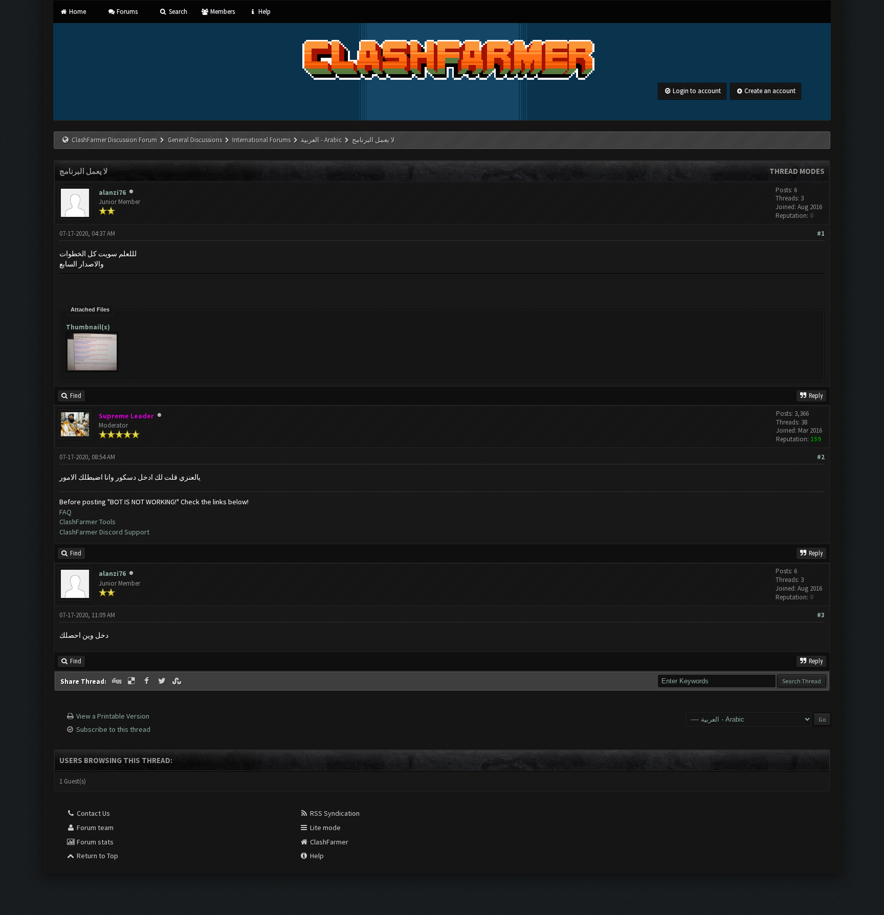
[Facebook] (148, 681)
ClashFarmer (328, 841)
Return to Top (96, 855)
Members (222, 11)
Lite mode (324, 827)
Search (177, 11)
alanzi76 (112, 192)
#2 (821, 457)
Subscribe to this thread (113, 729)
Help (263, 11)
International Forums (261, 140)
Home (76, 11)
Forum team (94, 827)
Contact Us (92, 813)
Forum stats (94, 841)
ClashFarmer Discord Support (104, 532)
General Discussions (196, 140)
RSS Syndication (334, 813)
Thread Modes (797, 171)
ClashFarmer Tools (87, 521)
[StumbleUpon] (178, 681)
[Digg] (117, 681)
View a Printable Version (112, 716)
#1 (821, 233)
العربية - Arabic (321, 140)
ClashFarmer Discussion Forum (114, 140)
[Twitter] (163, 681)
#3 (821, 615)
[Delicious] (132, 681)
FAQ (65, 512)
